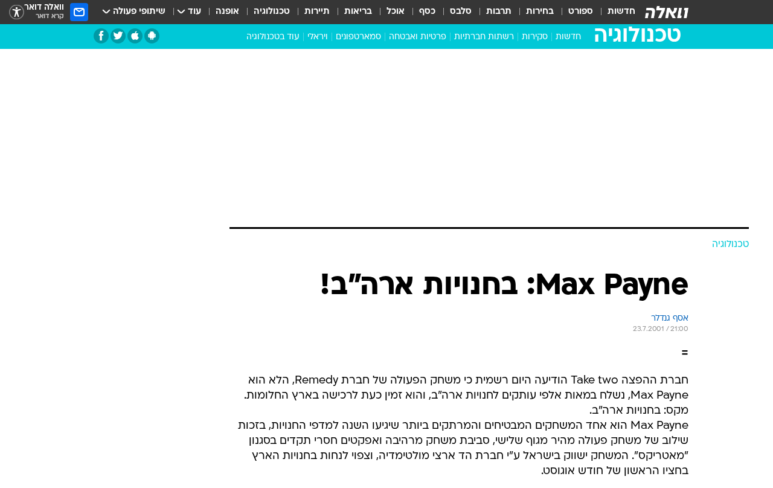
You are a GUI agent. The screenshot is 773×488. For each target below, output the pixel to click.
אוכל (395, 11)
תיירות (317, 11)
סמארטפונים (358, 37)
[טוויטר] (118, 35)
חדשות (621, 11)
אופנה (227, 11)
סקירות (535, 37)
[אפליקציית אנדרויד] (151, 35)
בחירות (540, 11)
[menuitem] (614, 12)
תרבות (499, 11)
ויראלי (317, 37)
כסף (427, 11)
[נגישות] (16, 12)
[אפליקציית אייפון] (135, 35)
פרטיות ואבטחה (417, 37)
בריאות (358, 11)
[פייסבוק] (101, 35)
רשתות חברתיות (484, 37)
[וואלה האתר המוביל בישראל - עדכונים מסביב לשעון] (666, 12)
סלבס (461, 11)
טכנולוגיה (272, 11)
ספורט (580, 11)
